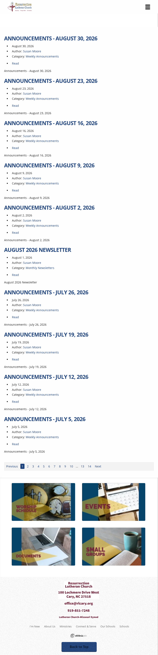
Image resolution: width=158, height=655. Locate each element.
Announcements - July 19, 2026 (46, 334)
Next (98, 466)
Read (15, 63)
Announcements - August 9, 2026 (49, 165)
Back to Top (79, 646)
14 (89, 466)
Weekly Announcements (42, 56)
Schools (124, 626)
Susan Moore (32, 51)
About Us (49, 626)
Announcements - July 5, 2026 (44, 419)
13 (82, 466)
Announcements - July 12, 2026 (46, 376)
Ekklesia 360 (78, 636)
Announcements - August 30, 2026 (50, 38)
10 (71, 466)
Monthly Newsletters (40, 268)
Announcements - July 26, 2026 (46, 292)
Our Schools (107, 626)
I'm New (35, 626)
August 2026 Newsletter (37, 250)
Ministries (66, 626)
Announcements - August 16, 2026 (50, 123)
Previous (12, 466)
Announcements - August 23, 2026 (50, 81)
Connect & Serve (86, 626)
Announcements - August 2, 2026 (49, 207)
